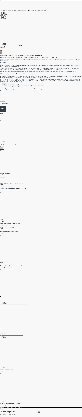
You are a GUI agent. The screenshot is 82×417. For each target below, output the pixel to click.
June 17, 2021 (4, 371)
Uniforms (4, 12)
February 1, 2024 (4, 225)
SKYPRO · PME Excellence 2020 (6, 369)
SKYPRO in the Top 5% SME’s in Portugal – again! (10, 223)
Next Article (2, 149)
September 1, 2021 (2, 177)
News (3, 221)
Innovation (4, 13)
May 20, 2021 (4, 405)
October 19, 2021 (4, 268)
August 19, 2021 (2, 47)
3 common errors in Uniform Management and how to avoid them (13, 188)
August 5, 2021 (2, 146)
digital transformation (5, 103)
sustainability (4, 14)
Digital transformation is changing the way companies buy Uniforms (13, 265)
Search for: (1, 409)
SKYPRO (1, 113)
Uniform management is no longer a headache (9, 231)
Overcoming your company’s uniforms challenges (10, 403)
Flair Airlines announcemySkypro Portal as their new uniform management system (11, 300)
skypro (3, 104)
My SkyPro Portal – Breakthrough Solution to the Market (11, 335)
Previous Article (2, 119)
